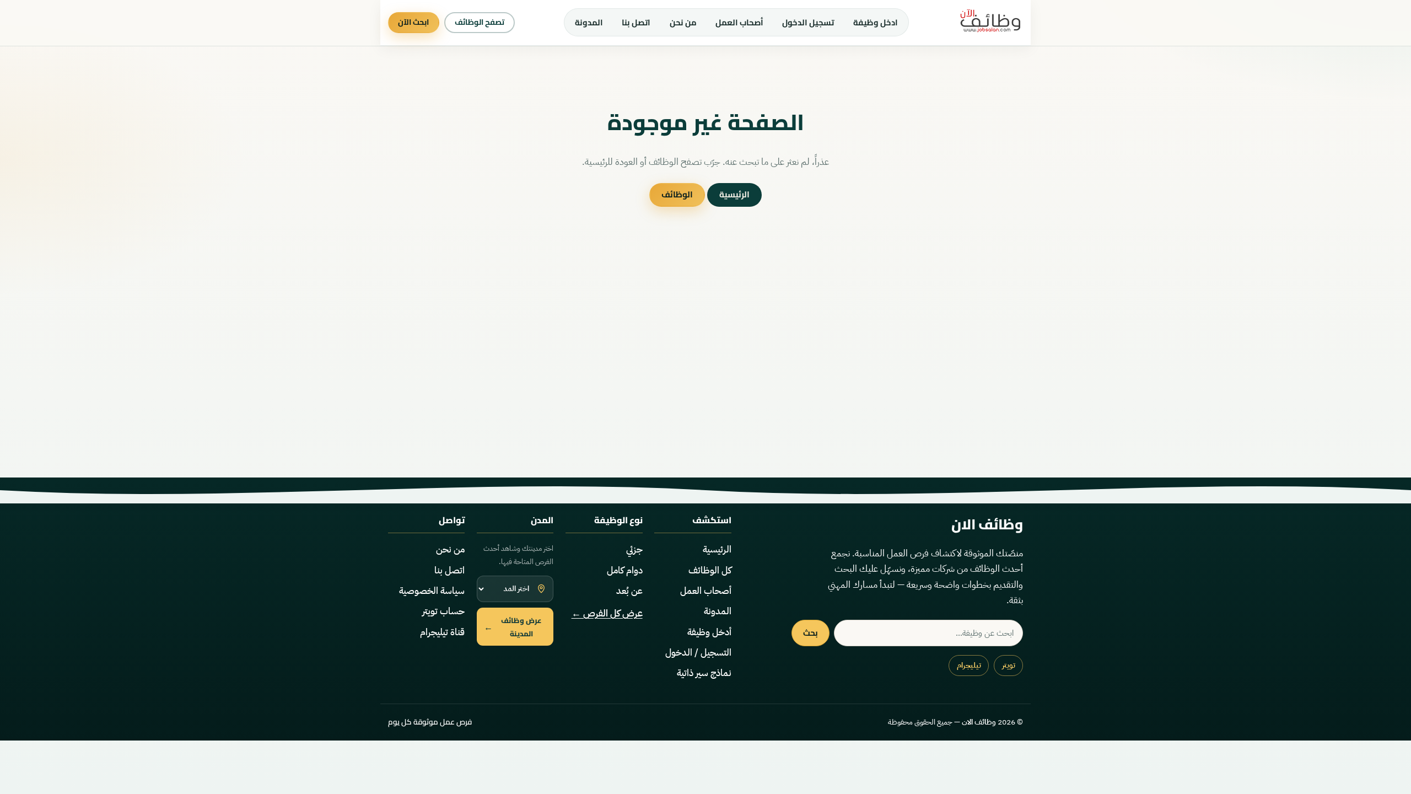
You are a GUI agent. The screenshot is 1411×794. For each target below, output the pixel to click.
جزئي (634, 549)
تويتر (1008, 665)
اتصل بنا (636, 22)
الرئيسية (734, 194)
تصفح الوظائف (479, 22)
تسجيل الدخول (808, 22)
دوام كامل (625, 570)
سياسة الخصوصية (432, 591)
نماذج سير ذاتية (704, 673)
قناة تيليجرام (442, 632)
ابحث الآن (413, 22)
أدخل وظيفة (709, 632)
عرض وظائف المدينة (513, 627)
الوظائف (677, 194)
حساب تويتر (443, 611)
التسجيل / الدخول (698, 652)
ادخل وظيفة (875, 22)
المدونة (589, 22)
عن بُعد (629, 591)
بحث (810, 633)
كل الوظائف (709, 570)
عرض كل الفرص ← (607, 613)
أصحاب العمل (739, 22)
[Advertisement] (705, 371)
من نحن (683, 22)
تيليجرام (969, 665)
